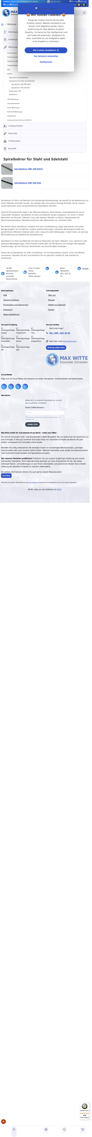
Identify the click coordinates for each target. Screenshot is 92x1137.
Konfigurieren (46, 62)
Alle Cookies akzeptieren (44, 50)
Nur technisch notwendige (46, 56)
